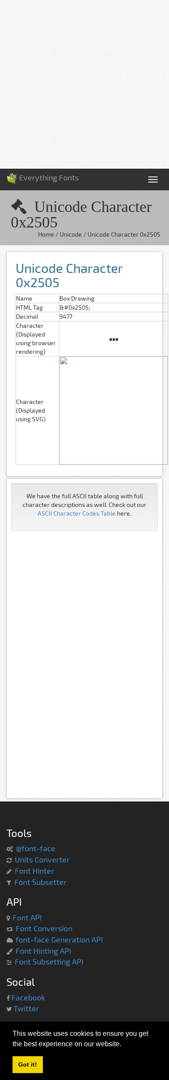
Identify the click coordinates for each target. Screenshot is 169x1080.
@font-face (35, 848)
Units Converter (42, 859)
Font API (27, 917)
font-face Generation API (59, 939)
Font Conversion (44, 928)
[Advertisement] (84, 84)
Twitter (26, 1008)
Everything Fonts (48, 175)
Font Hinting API (44, 950)
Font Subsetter (40, 882)
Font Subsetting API (49, 961)
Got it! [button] (27, 1064)
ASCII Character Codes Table (77, 513)
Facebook (28, 997)
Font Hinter (34, 870)
